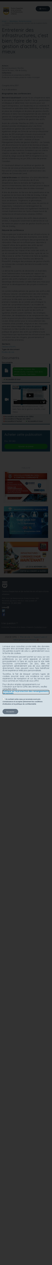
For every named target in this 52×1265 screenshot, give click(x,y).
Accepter (10, 711)
